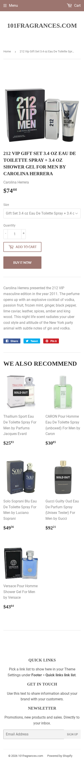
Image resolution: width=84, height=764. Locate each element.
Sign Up (72, 734)
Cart (77, 5)
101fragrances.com (42, 25)
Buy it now (22, 262)
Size (6, 204)
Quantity (9, 225)
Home (7, 51)
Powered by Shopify (59, 755)
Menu (13, 5)
